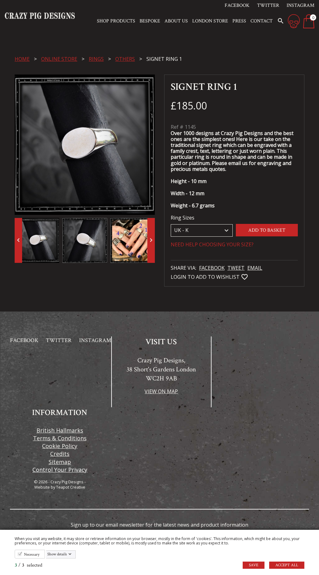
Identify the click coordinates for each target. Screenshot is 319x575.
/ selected (28, 565)
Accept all (286, 565)
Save (253, 565)
